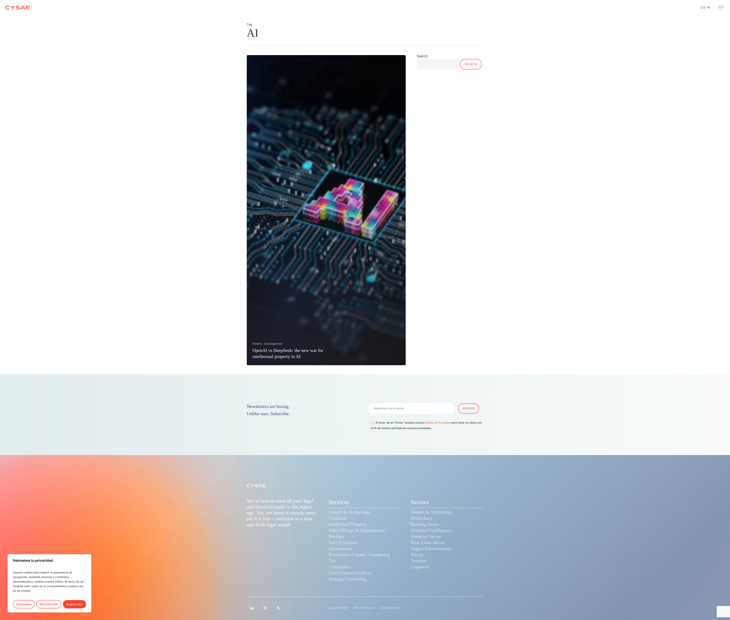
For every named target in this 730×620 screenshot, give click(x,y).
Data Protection (343, 542)
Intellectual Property (348, 524)
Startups (336, 536)
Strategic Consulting (348, 578)
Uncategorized (273, 343)
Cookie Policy (390, 608)
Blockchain (421, 518)
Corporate (338, 518)
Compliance (340, 566)
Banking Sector (425, 524)
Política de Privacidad (438, 422)
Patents (257, 343)
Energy (417, 554)
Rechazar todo (49, 604)
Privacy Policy (364, 608)
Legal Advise (338, 608)
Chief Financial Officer (350, 572)
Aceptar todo (74, 604)
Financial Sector (426, 536)
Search (422, 56)
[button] (721, 8)
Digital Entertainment (431, 548)
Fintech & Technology (349, 512)
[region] (49, 583)
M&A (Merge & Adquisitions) (357, 530)
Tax (332, 560)
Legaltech (420, 566)
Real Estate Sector (428, 542)
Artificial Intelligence (431, 530)
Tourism (418, 560)
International (340, 548)
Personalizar (24, 604)
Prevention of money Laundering (359, 554)
